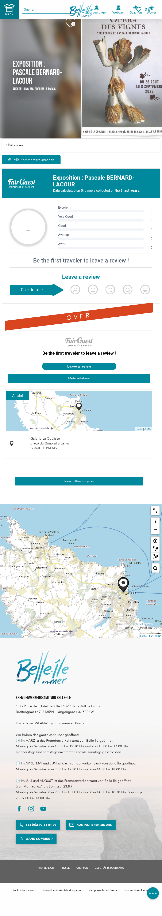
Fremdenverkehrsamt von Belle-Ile (43, 698)
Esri (151, 635)
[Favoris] (138, 9)
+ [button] (155, 522)
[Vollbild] (155, 510)
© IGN (147, 429)
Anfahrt (17, 395)
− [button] (155, 530)
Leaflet (139, 429)
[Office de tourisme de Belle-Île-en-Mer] (42, 667)
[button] (148, 9)
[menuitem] (81, 9)
